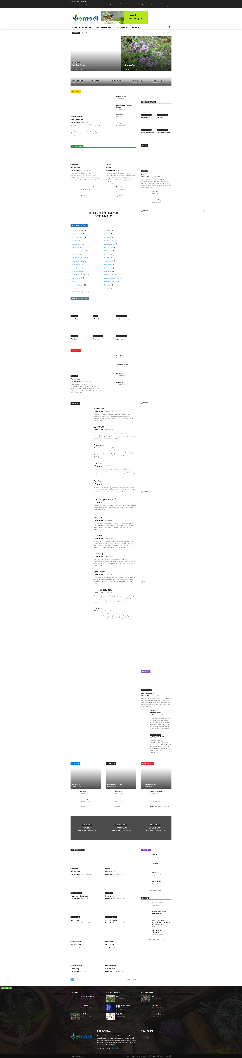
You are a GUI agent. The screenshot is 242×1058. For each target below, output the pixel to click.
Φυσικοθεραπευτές (110, 281)
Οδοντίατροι (108, 261)
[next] (168, 33)
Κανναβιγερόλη (156, 881)
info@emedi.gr (116, 1048)
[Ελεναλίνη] (101, 78)
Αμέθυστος (153, 710)
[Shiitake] (81, 523)
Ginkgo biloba (76, 944)
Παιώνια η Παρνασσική (105, 499)
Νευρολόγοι (108, 258)
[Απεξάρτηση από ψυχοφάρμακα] (145, 809)
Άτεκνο (118, 996)
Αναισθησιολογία (117, 80)
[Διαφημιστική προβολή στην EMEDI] (110, 1007)
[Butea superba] (109, 793)
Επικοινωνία (168, 1056)
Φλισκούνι (110, 168)
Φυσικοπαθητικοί (78, 285)
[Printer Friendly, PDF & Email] (6, 988)
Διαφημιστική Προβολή (149, 1056)
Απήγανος (99, 608)
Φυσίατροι (75, 281)
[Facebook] (168, 7)
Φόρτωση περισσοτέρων (155, 890)
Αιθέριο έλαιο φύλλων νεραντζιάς (147, 133)
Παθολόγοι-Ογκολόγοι (79, 271)
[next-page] (75, 139)
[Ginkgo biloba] (161, 78)
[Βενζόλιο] (81, 487)
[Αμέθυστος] (145, 712)
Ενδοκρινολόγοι (77, 247)
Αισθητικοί (107, 230)
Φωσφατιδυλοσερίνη (156, 799)
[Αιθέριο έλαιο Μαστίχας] (164, 126)
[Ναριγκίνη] (81, 451)
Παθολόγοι (108, 268)
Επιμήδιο (117, 806)
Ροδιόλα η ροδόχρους (156, 791)
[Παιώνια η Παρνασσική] (81, 505)
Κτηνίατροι (108, 254)
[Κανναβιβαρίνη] (110, 98)
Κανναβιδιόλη (156, 872)
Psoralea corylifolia (103, 590)
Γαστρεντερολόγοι (78, 237)
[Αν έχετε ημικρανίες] (145, 905)
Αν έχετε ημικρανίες (158, 903)
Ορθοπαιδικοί (76, 264)
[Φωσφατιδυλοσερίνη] (145, 801)
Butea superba (119, 791)
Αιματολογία (76, 62)
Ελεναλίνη (119, 187)
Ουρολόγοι (108, 264)
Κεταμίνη (75, 969)
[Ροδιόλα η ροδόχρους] (145, 793)
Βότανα (125, 62)
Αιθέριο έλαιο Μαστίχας (164, 132)
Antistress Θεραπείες (77, 80)
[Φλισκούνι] (146, 53)
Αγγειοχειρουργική (157, 80)
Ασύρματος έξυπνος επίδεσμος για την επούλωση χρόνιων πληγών (161, 922)
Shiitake (98, 517)
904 (88, 979)
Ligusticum (110, 969)
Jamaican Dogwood (87, 187)
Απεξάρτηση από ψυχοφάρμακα (159, 806)
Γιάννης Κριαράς (75, 122)
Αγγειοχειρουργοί (78, 230)
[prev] (165, 33)
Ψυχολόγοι (108, 288)
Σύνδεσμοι (160, 1056)
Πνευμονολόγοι (109, 275)
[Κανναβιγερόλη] (145, 884)
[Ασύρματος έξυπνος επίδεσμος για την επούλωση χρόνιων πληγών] (145, 923)
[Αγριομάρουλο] (141, 78)
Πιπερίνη (98, 553)
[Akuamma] (121, 78)
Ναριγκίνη (99, 445)
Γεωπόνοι (107, 237)
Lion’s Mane (99, 572)
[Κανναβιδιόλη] (145, 875)
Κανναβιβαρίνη (121, 96)
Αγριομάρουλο (77, 120)
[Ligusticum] (120, 958)
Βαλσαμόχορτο (145, 117)
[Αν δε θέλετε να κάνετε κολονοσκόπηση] (145, 914)
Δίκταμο (119, 123)
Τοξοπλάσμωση (121, 1014)
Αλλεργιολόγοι (77, 234)
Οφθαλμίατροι (77, 268)
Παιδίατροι (108, 271)
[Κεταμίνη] (86, 958)
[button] (169, 27)
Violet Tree (84, 33)
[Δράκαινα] (110, 116)
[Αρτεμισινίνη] (81, 469)
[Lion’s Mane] (81, 577)
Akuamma (84, 196)
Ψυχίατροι (75, 288)
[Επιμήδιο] (109, 809)
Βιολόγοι (107, 234)
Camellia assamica (149, 784)
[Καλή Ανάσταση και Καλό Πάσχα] (110, 107)
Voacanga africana (120, 799)
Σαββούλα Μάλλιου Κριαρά (158, 714)
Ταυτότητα (139, 1056)
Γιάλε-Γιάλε (153, 732)
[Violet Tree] (96, 53)
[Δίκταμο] (110, 125)
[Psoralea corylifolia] (81, 596)
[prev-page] (72, 139)
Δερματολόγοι (77, 244)
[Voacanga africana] (109, 801)
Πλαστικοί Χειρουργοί (79, 275)
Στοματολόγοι (77, 278)
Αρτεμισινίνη (100, 463)
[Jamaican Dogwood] (81, 78)
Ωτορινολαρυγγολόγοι (79, 292)
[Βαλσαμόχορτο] (148, 111)
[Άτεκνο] (110, 998)
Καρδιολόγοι (76, 254)
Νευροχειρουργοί (78, 261)
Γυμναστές (76, 240)
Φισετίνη (159, 117)
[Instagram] (170, 7)
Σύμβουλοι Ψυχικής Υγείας (113, 278)
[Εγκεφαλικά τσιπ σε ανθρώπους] (145, 932)
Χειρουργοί (108, 285)
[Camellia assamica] (156, 778)
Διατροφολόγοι (109, 244)
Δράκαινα (119, 114)
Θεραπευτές (108, 247)
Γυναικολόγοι (109, 240)
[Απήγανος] (81, 614)
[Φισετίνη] (164, 111)
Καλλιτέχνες (108, 251)
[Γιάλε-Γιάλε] (145, 735)
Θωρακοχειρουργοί (78, 251)
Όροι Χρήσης (130, 1056)
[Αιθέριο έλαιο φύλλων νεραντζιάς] (148, 126)
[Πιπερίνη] (81, 559)
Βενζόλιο (98, 481)
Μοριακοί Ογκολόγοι (79, 258)
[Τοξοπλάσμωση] (110, 1016)
